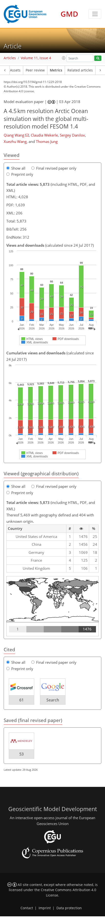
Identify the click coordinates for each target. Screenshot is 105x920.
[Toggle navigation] (94, 14)
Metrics (56, 70)
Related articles (80, 70)
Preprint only (22, 174)
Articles (10, 58)
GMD (69, 14)
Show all (18, 168)
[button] (63, 58)
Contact (27, 908)
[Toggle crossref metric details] (21, 686)
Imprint (45, 908)
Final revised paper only (56, 168)
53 (21, 754)
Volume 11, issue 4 (36, 58)
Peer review (35, 70)
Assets (15, 70)
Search (52, 700)
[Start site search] (97, 58)
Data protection (69, 908)
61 (21, 700)
